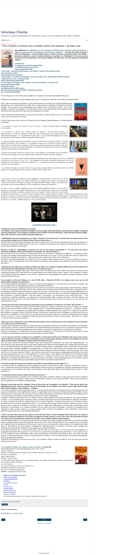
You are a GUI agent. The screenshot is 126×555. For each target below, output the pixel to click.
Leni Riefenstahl (35, 432)
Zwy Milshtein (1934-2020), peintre (12, 88)
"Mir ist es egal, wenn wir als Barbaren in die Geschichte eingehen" (39, 52)
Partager (5, 504)
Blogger (47, 553)
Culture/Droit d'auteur (10, 483)
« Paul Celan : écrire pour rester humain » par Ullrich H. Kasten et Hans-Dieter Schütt (30, 71)
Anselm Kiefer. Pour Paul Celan (12, 75)
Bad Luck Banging (12, 160)
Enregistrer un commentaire (12, 513)
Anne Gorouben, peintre (9, 73)
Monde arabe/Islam (9, 490)
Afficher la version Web (44, 523)
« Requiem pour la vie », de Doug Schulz (15, 79)
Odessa (33, 152)
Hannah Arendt (11, 179)
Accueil (44, 519)
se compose (10, 188)
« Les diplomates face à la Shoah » (27, 67)
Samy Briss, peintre (8, 86)
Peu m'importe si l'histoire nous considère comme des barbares (63, 50)
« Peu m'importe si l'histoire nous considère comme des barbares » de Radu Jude (29, 82)
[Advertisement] (44, 16)
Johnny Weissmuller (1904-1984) (12, 80)
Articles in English (9, 494)
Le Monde (32, 199)
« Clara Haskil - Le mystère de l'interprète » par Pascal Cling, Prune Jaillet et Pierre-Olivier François (35, 77)
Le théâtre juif (19, 63)
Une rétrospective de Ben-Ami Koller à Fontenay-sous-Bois (21, 90)
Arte (22, 496)
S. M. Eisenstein (76, 432)
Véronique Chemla (14, 32)
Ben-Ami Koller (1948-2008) (10, 92)
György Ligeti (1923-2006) (23, 69)
